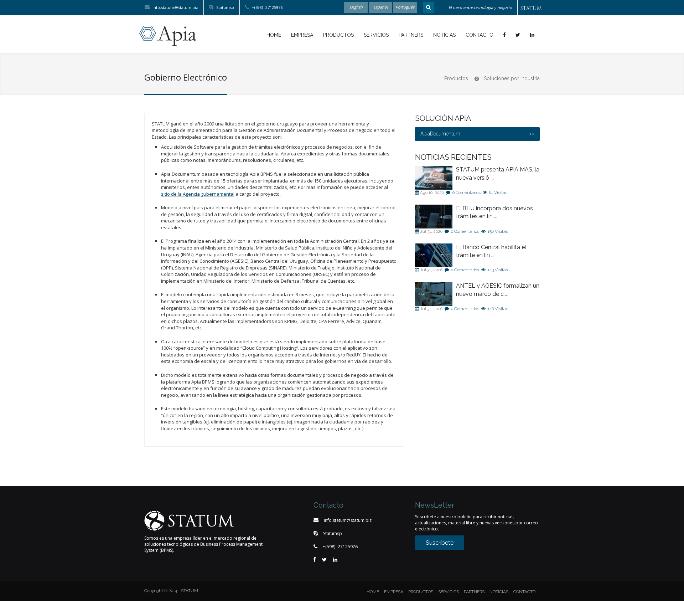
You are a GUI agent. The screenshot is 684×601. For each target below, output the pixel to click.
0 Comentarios (466, 192)
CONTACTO (524, 591)
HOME (373, 591)
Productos (338, 35)
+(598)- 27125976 (267, 7)
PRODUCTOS (420, 591)
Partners (411, 35)
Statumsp (224, 7)
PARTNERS (474, 591)
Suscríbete (440, 542)
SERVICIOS (448, 591)
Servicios (376, 35)
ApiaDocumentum (440, 134)
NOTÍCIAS (498, 591)
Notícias (444, 35)
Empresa (302, 35)
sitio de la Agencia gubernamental (197, 194)
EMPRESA (393, 591)
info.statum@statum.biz (174, 7)
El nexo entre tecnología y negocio (480, 7)
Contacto (479, 35)
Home (273, 35)
